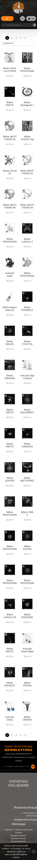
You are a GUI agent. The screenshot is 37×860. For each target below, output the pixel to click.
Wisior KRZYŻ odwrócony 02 (9, 104)
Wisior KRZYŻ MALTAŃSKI (9, 445)
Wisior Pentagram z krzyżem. (27, 104)
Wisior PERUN (27, 684)
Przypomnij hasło (18, 841)
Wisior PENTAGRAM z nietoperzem (10, 514)
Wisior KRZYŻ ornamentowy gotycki (10, 650)
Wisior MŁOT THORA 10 (10, 138)
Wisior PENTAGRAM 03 (10, 240)
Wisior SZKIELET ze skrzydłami (9, 684)
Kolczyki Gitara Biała (27, 650)
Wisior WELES (10, 342)
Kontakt (18, 833)
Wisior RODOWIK (27, 616)
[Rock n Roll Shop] (18, 8)
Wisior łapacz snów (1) (10, 308)
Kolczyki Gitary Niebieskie (9, 718)
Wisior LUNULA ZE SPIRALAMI (9, 616)
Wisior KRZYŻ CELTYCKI (9, 411)
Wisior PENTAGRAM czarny (10, 582)
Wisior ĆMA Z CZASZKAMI (27, 514)
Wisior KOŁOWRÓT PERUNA (27, 411)
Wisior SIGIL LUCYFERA (9, 69)
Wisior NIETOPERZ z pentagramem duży (27, 479)
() (32, 18)
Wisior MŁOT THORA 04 (27, 206)
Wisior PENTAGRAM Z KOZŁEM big (27, 70)
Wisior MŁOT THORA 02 (27, 172)
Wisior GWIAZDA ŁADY (27, 445)
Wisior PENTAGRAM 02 (27, 275)
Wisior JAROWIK (9, 377)
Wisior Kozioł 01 (9, 172)
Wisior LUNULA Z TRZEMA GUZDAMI (27, 240)
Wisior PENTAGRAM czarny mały (10, 548)
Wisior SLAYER (9, 479)
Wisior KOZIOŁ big (27, 138)
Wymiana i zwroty (18, 838)
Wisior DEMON (27, 718)
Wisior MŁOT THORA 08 (10, 206)
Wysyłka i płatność (18, 835)
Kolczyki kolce (9, 274)
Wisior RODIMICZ (27, 308)
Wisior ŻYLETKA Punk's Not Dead (27, 343)
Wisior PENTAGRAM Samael (27, 582)
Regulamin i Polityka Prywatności (18, 830)
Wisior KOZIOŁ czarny (27, 548)
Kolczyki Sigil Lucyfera (27, 377)
